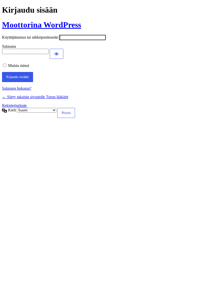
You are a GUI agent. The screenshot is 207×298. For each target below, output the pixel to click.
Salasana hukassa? (16, 88)
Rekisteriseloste (14, 105)
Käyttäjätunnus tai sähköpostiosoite (30, 37)
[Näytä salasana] (56, 54)
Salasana (9, 46)
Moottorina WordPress (41, 24)
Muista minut (18, 65)
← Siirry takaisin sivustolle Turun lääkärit (35, 97)
